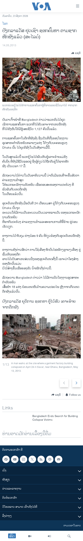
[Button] (76, 53)
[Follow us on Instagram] (23, 459)
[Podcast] (49, 459)
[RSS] (41, 459)
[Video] (30, 536)
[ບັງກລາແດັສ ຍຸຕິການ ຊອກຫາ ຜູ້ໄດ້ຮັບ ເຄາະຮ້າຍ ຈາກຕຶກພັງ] (41, 336)
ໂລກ (5, 23)
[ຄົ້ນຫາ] (69, 536)
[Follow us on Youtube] (14, 459)
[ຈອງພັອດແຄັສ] (58, 459)
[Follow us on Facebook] (6, 459)
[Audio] (49, 536)
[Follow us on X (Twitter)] (32, 459)
